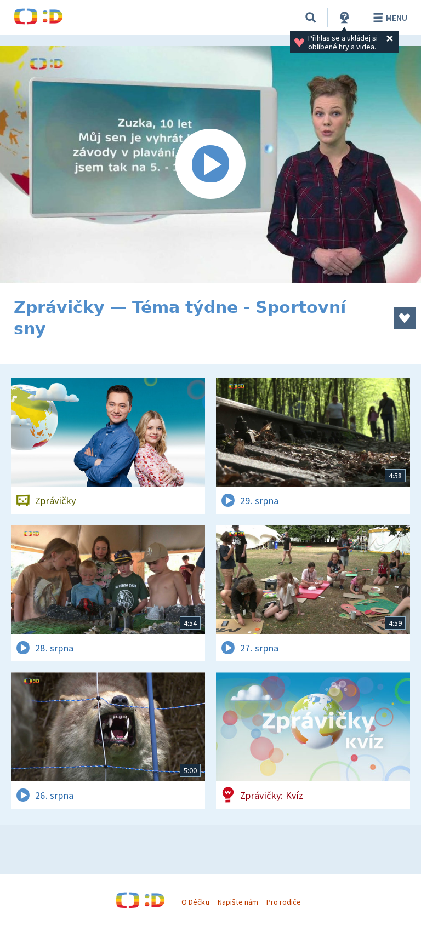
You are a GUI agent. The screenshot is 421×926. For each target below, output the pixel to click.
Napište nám (238, 902)
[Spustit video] (210, 164)
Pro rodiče (283, 902)
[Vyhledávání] (310, 17)
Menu (396, 17)
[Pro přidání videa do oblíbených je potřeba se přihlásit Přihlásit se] (405, 318)
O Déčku (195, 902)
